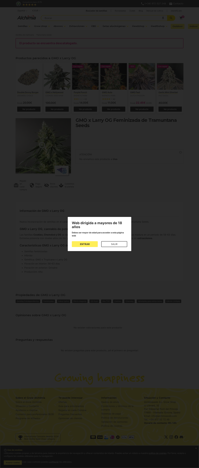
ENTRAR (85, 244)
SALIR (114, 244)
